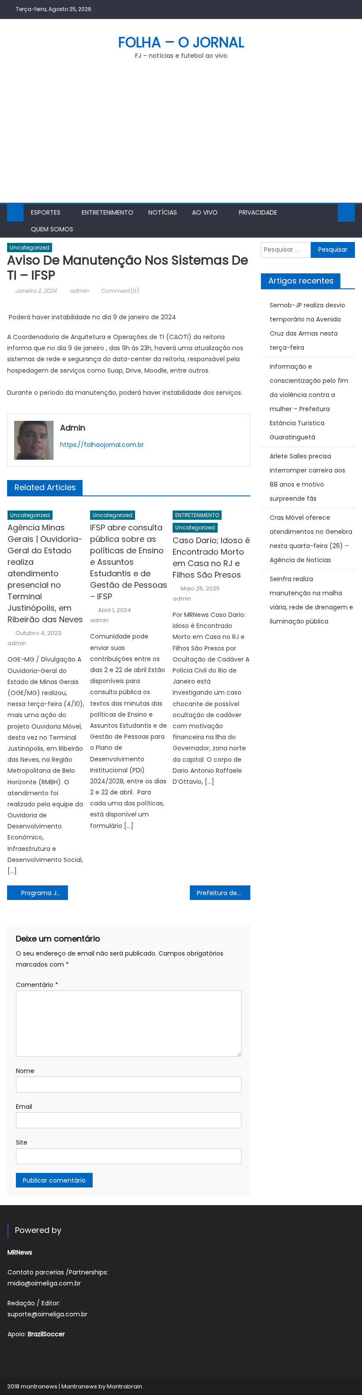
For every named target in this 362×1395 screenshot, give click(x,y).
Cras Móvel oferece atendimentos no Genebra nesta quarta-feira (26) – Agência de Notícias (311, 538)
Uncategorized (29, 247)
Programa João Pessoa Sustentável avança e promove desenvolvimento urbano (44, 892)
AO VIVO (205, 212)
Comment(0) (120, 291)
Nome (25, 1070)
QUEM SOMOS (52, 229)
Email (24, 1106)
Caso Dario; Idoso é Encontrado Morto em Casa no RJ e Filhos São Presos (211, 557)
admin (79, 291)
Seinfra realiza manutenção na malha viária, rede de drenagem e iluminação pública (311, 600)
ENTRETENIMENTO (107, 212)
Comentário (37, 984)
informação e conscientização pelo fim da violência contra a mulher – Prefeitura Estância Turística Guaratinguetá (309, 402)
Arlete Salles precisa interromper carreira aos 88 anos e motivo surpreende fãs (307, 477)
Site (21, 1142)
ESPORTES (45, 212)
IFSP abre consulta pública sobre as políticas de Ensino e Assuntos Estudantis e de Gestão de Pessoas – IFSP (128, 562)
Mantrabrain (124, 1386)
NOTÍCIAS (162, 212)
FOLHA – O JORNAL (181, 42)
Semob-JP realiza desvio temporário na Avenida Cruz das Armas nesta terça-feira (307, 326)
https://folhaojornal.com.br (102, 444)
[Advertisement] (181, 136)
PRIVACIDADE (258, 212)
